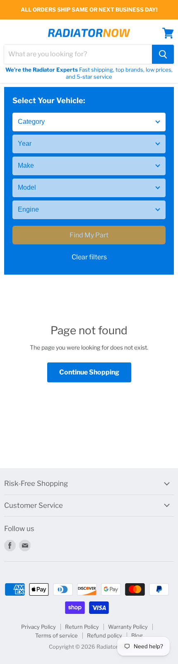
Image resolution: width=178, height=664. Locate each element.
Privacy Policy (38, 626)
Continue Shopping (89, 372)
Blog (137, 635)
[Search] (163, 54)
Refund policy (104, 635)
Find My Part (89, 235)
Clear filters (89, 257)
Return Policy (82, 626)
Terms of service (56, 635)
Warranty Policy (128, 626)
